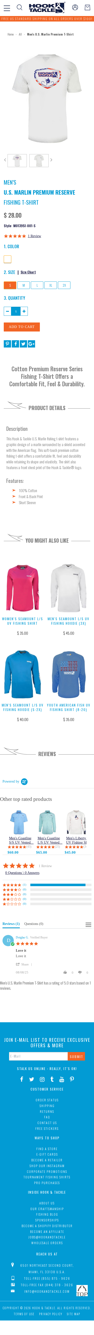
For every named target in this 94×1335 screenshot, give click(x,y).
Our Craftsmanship (47, 1209)
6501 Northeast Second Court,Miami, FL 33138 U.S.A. (47, 1268)
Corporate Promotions (47, 1171)
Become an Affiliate (47, 1231)
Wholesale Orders (47, 1243)
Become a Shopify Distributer (47, 1226)
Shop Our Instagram (47, 1166)
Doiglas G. (22, 937)
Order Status (47, 1100)
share (25, 964)
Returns (47, 1111)
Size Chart (28, 271)
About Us (47, 1203)
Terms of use (24, 1314)
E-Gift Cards (47, 1154)
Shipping (47, 1106)
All (20, 34)
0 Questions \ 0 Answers (22, 873)
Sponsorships (47, 1220)
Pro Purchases (47, 1183)
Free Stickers (47, 1128)
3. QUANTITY (14, 298)
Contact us (47, 1123)
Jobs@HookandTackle (47, 1237)
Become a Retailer (47, 1160)
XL (50, 285)
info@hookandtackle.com (47, 1291)
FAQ (47, 1117)
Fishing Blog (47, 1214)
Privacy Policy (50, 1314)
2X (64, 285)
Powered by (11, 781)
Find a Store (47, 1149)
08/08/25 (22, 972)
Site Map (73, 1314)
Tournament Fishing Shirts (47, 1177)
